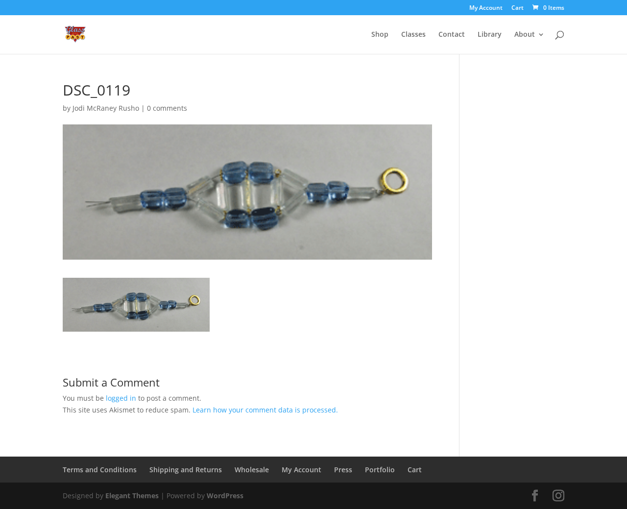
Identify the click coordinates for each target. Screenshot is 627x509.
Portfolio (380, 469)
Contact (451, 35)
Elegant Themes (132, 495)
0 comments (167, 108)
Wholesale (252, 469)
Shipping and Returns (185, 469)
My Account (486, 8)
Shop (379, 35)
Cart (517, 8)
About (524, 35)
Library (490, 35)
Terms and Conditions (100, 469)
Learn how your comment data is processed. (265, 409)
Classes (413, 35)
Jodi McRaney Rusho (105, 108)
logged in (121, 398)
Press (343, 469)
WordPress (225, 495)
